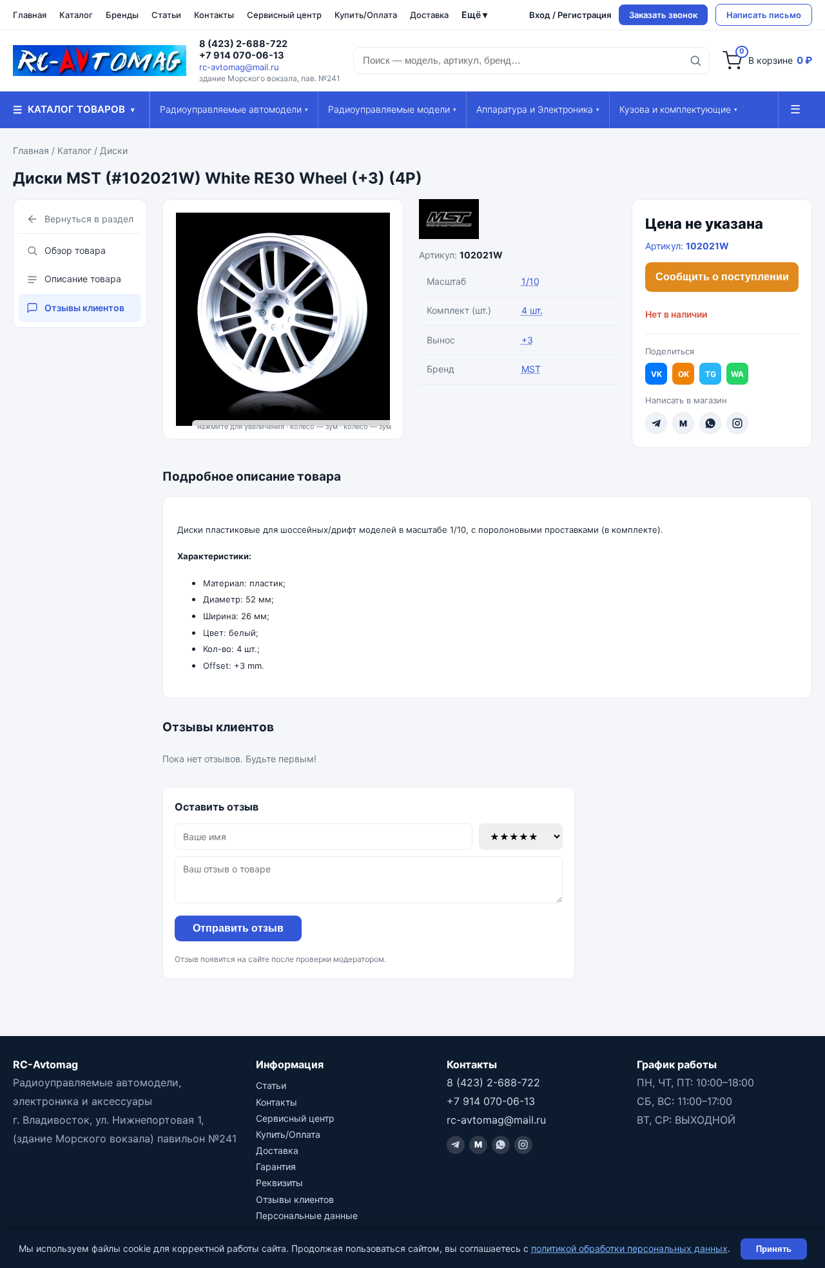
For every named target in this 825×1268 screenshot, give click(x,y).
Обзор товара (75, 250)
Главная (29, 15)
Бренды (122, 15)
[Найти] (695, 60)
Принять (773, 1249)
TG (710, 374)
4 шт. (532, 310)
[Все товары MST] (517, 219)
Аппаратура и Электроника (537, 109)
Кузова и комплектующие (678, 109)
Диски (114, 150)
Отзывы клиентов (84, 307)
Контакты (214, 15)
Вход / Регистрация (570, 15)
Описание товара (82, 278)
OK (683, 374)
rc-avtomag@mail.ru (239, 67)
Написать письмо (763, 15)
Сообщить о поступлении (722, 276)
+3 (527, 339)
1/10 (530, 281)
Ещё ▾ (474, 14)
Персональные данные (307, 1215)
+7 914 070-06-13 (241, 55)
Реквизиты (279, 1182)
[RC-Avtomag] (99, 60)
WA (737, 374)
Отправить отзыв (238, 928)
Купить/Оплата (366, 15)
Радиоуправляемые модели (392, 109)
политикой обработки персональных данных (629, 1248)
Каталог (76, 15)
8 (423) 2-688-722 (243, 44)
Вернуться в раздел (88, 218)
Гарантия (276, 1166)
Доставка (429, 15)
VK (656, 374)
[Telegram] (656, 423)
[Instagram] (737, 423)
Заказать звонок (663, 15)
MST (531, 368)
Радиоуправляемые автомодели (234, 109)
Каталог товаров (74, 109)
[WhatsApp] (710, 423)
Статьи (166, 15)
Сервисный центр (284, 15)
